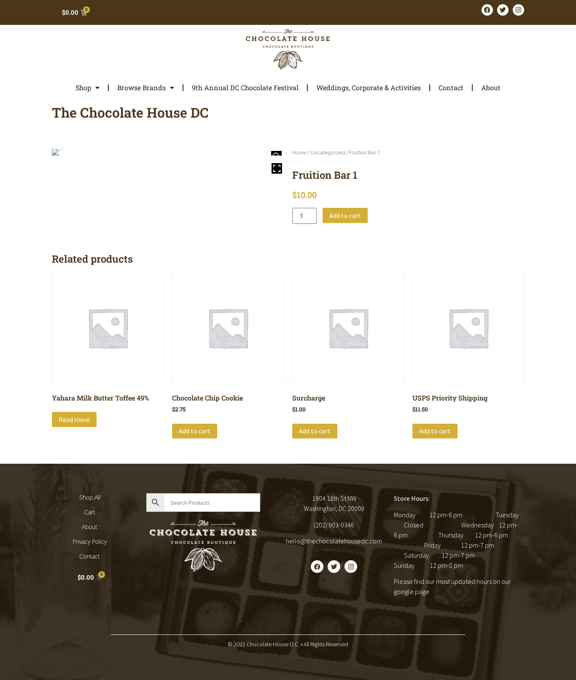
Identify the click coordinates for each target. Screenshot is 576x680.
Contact (451, 87)
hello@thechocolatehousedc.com (334, 541)
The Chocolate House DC (130, 112)
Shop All (89, 497)
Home (299, 152)
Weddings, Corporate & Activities (368, 87)
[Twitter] (503, 10)
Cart (89, 512)
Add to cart (345, 215)
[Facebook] (487, 10)
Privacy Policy (90, 542)
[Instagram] (518, 10)
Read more (74, 419)
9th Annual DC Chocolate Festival (245, 87)
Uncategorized (327, 152)
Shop (83, 87)
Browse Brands (141, 87)
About (491, 87)
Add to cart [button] (194, 431)
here (437, 591)
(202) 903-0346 (334, 525)
